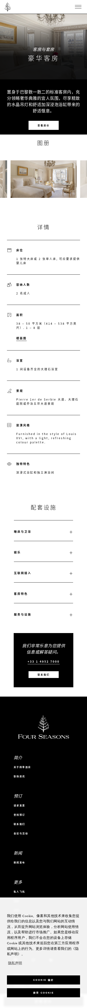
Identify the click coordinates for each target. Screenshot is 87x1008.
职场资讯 (19, 776)
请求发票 (19, 805)
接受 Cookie (43, 992)
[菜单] (78, 6)
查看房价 (44, 125)
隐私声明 (15, 963)
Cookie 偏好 (43, 979)
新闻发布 (19, 862)
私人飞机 (19, 891)
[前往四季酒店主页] (8, 6)
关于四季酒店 (22, 767)
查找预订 (19, 814)
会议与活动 (21, 833)
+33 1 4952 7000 (44, 662)
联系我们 (44, 674)
